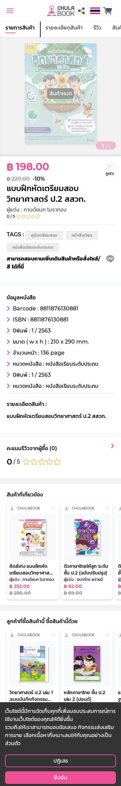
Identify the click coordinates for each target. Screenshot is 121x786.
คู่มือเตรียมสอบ (44, 235)
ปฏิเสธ (60, 761)
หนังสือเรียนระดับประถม (32, 247)
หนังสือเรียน (82, 235)
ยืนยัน (60, 777)
